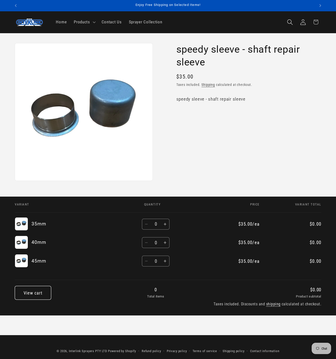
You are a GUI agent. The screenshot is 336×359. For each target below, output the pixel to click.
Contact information (264, 351)
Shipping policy (233, 351)
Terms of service (205, 351)
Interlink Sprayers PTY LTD (88, 351)
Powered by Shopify (122, 351)
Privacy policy (177, 351)
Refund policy (151, 351)
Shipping (208, 85)
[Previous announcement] (15, 5)
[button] (84, 22)
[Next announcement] (320, 5)
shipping (273, 304)
